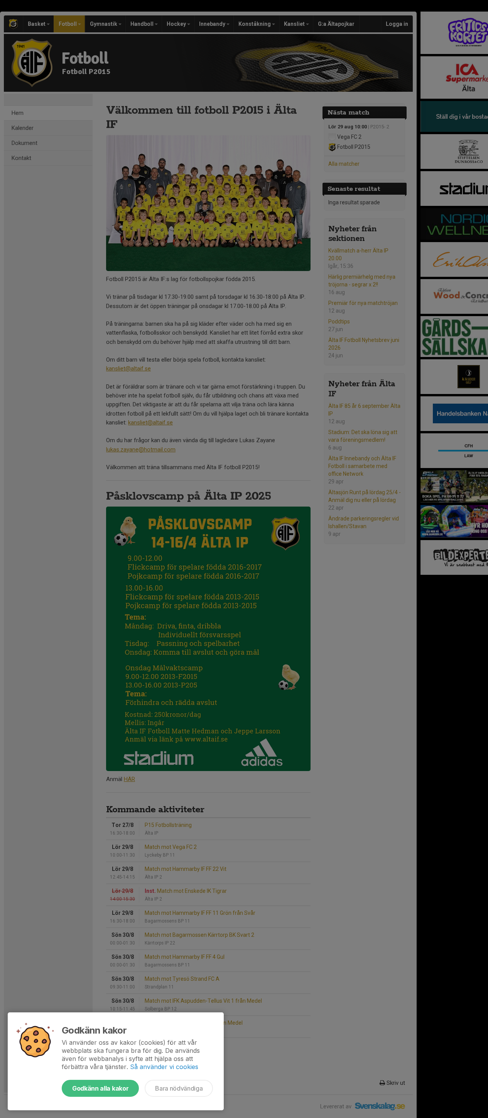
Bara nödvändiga (179, 1088)
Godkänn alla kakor (100, 1088)
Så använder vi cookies (164, 1067)
